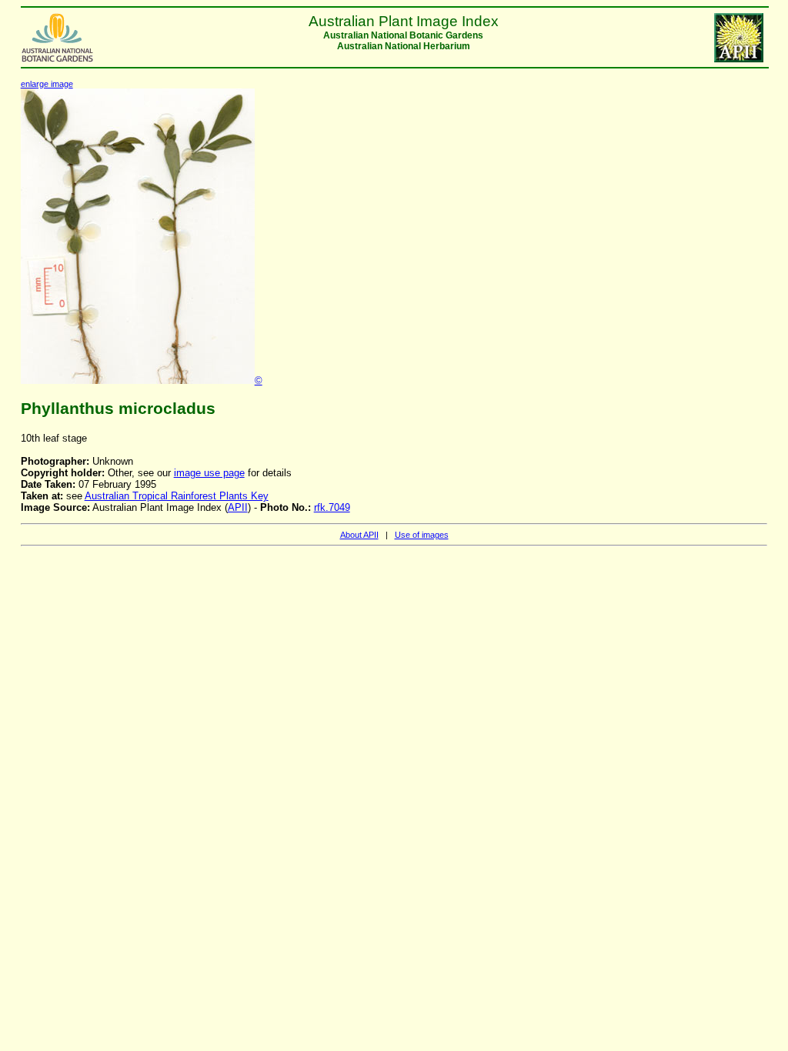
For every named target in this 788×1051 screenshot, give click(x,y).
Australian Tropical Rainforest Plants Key (177, 496)
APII (238, 507)
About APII (359, 534)
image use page (209, 473)
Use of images (422, 534)
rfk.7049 (332, 507)
